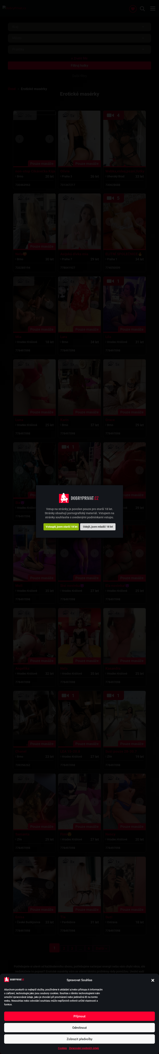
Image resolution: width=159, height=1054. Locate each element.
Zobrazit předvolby (79, 1039)
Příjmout (79, 1016)
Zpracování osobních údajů (84, 1048)
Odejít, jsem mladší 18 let (98, 526)
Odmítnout (79, 1028)
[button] (153, 980)
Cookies (62, 1048)
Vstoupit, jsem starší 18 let (61, 526)
